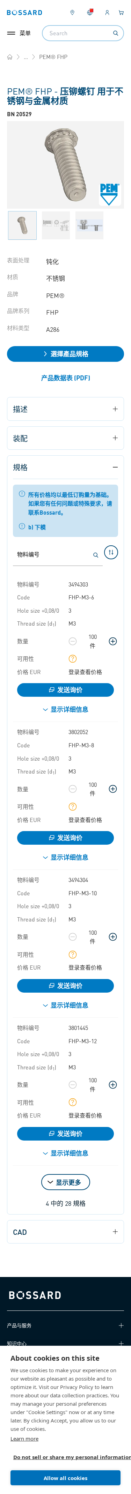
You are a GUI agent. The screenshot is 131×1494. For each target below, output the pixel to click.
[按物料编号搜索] (96, 555)
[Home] (10, 57)
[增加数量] (113, 641)
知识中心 (17, 1343)
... (26, 56)
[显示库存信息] (72, 659)
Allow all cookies (65, 1477)
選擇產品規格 (69, 354)
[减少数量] (72, 641)
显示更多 (68, 1182)
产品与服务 (19, 1325)
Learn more (24, 1438)
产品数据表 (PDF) (65, 378)
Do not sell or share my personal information (62, 1457)
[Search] (115, 33)
